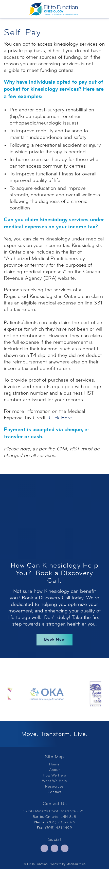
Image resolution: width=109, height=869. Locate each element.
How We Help (54, 776)
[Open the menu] (6, 8)
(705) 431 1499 (58, 828)
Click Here (60, 418)
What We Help (54, 781)
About (54, 770)
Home (54, 764)
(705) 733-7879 (61, 822)
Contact (55, 792)
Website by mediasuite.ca (67, 864)
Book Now (54, 640)
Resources (54, 787)
